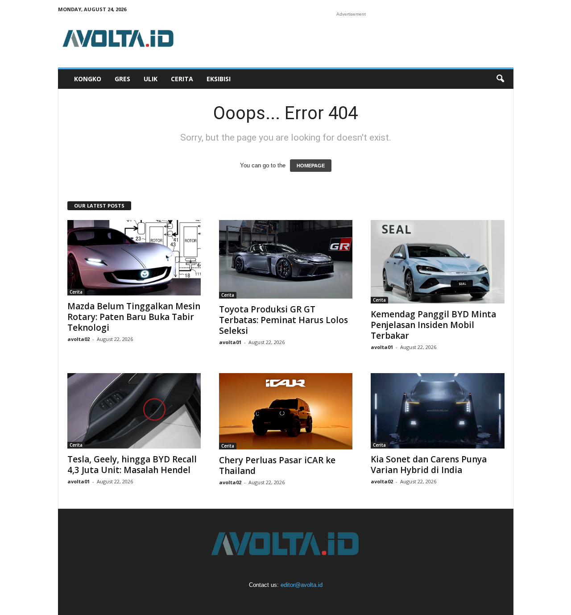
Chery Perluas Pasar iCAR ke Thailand (277, 465)
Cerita (182, 79)
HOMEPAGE (311, 165)
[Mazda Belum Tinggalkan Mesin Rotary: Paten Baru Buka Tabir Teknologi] (134, 257)
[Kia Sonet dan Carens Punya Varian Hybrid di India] (438, 411)
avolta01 (230, 342)
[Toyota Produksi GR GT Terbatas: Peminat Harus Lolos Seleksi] (286, 259)
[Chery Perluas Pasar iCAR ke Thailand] (286, 411)
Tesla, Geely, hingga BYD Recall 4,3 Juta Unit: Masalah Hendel (132, 464)
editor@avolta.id (302, 585)
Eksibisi (219, 79)
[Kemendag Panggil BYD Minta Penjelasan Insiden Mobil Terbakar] (438, 262)
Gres (122, 79)
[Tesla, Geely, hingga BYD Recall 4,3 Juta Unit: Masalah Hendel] (134, 411)
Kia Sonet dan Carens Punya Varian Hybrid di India (429, 464)
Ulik (150, 79)
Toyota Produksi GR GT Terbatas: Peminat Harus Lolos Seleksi (283, 320)
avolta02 (78, 339)
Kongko (87, 79)
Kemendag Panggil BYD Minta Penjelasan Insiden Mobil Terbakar (433, 324)
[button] (500, 79)
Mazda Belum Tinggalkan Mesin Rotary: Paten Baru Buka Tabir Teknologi (133, 316)
